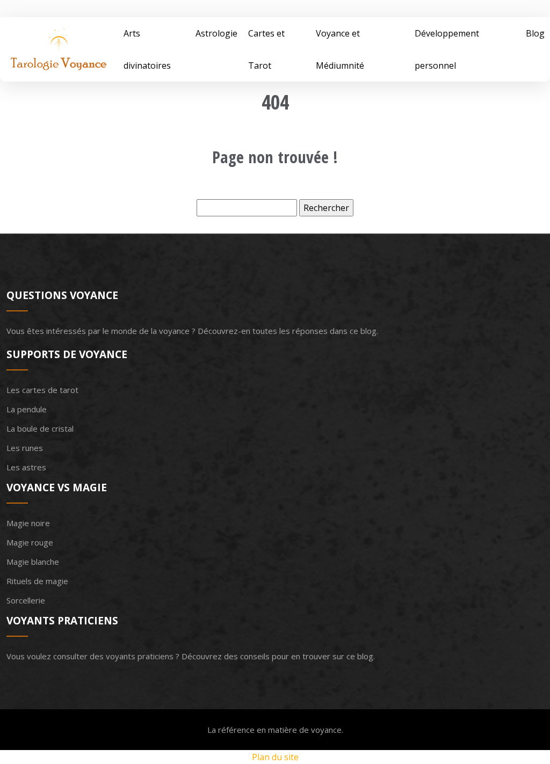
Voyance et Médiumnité (340, 49)
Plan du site (275, 757)
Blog (535, 33)
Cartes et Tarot (266, 49)
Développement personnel (447, 49)
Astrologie (216, 33)
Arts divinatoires (147, 49)
